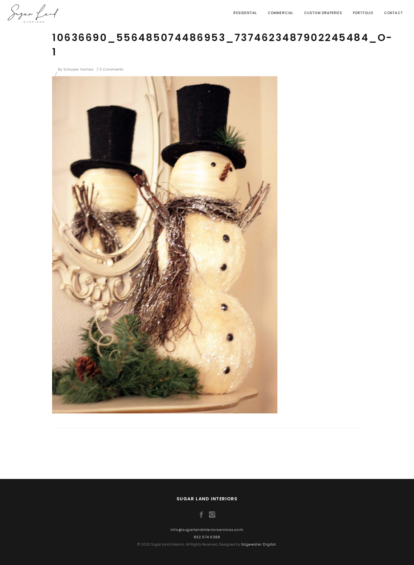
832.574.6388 (207, 537)
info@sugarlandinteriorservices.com (207, 529)
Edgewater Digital (258, 544)
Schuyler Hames (78, 69)
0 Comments (111, 69)
